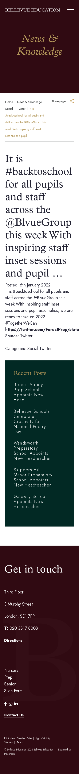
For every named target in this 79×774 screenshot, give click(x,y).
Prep (8, 677)
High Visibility (42, 738)
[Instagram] (10, 704)
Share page (58, 101)
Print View (9, 738)
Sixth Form (13, 691)
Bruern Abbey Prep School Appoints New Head (28, 392)
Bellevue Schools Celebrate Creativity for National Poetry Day (32, 421)
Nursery (11, 670)
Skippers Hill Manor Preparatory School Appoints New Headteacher (33, 477)
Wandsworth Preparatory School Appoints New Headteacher (32, 450)
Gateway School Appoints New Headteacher (30, 501)
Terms (20, 742)
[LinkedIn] (16, 704)
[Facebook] (5, 704)
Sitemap (8, 742)
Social (32, 349)
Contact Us (14, 715)
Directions (13, 640)
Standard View (24, 738)
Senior (10, 684)
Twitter (45, 349)
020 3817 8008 (23, 628)
